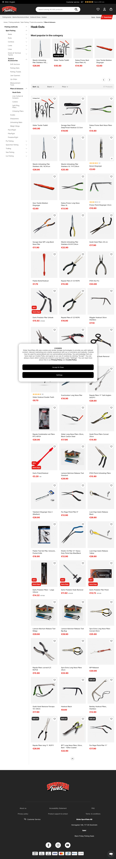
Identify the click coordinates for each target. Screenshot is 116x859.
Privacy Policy (56, 360)
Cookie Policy (71, 360)
